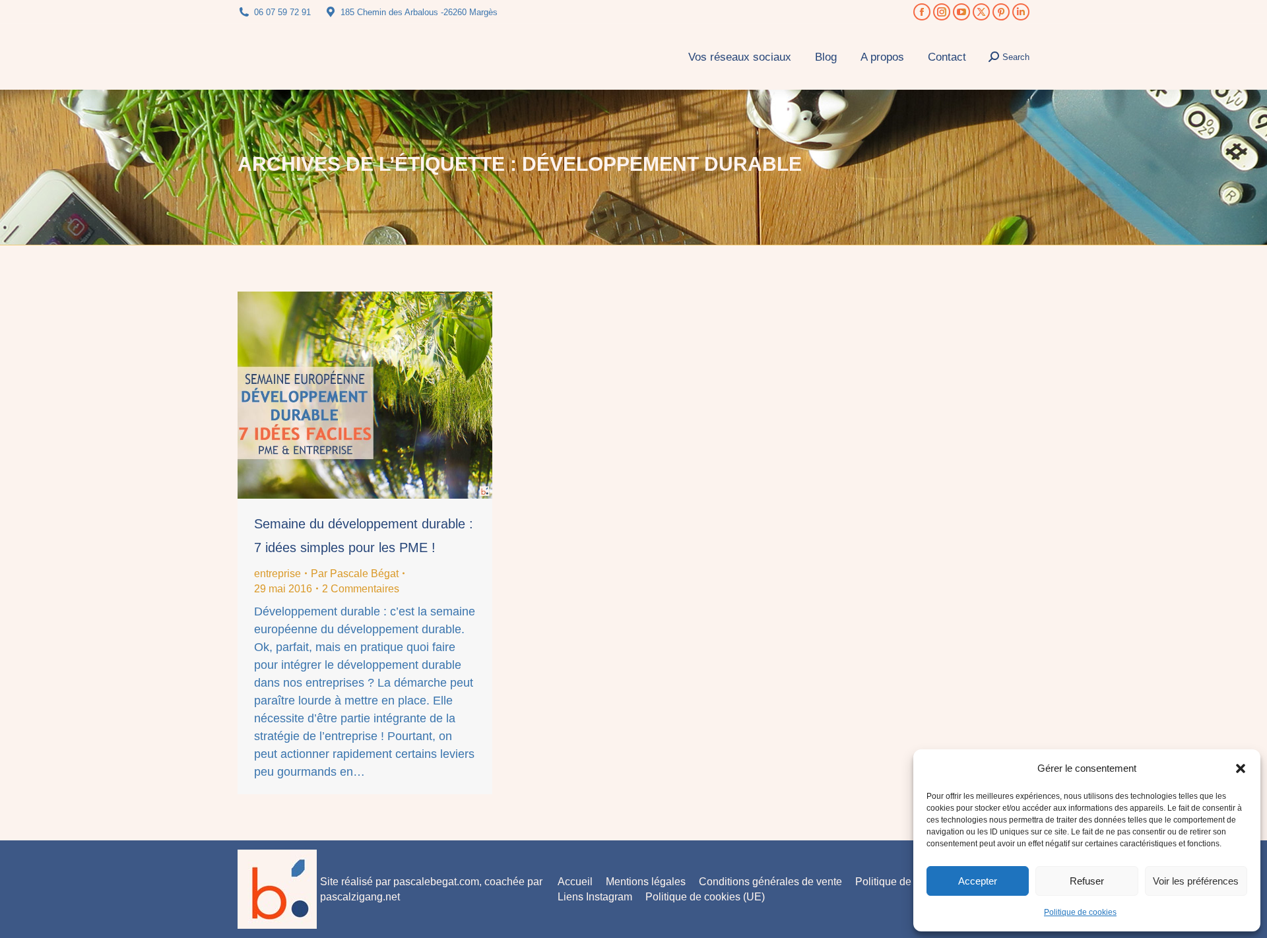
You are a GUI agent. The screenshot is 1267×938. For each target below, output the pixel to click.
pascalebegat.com (436, 881)
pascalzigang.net (360, 896)
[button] (1240, 768)
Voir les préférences (1196, 881)
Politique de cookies (1080, 912)
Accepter (977, 881)
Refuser (1087, 881)
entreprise (277, 573)
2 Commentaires (360, 588)
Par (355, 573)
